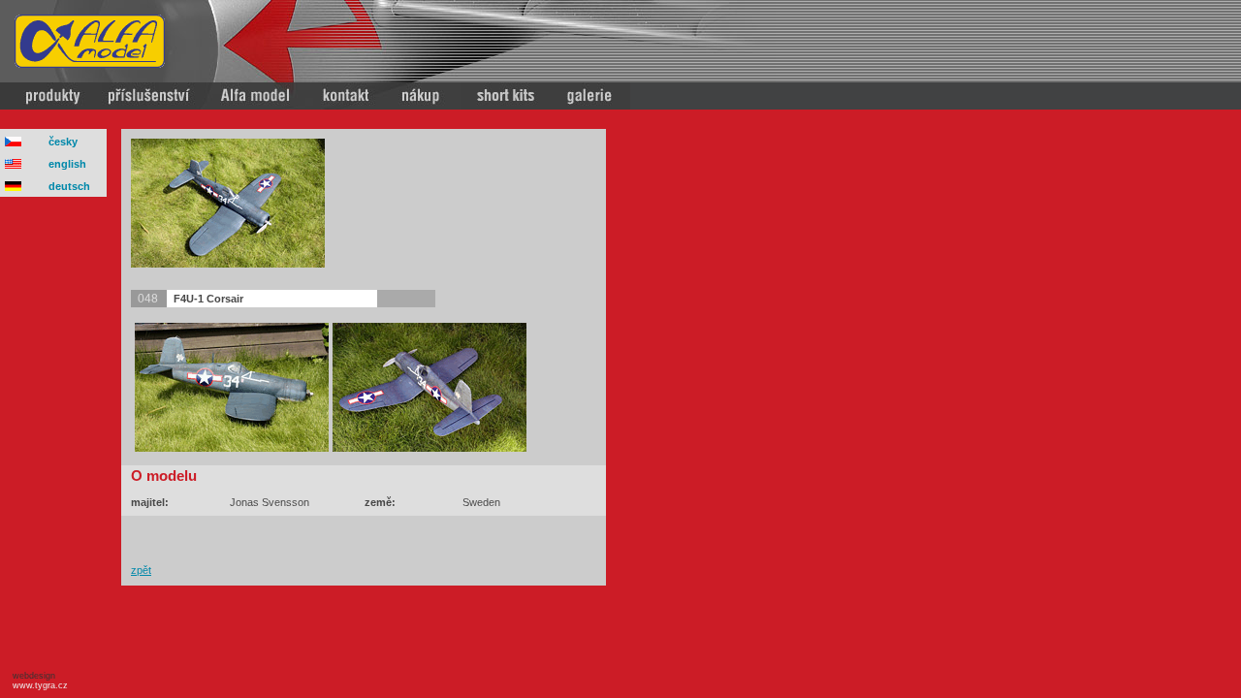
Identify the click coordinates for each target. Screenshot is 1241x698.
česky (63, 141)
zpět (141, 570)
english (67, 164)
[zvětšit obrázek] (228, 264)
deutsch (69, 186)
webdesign (37, 681)
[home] (90, 64)
